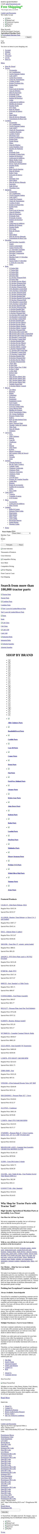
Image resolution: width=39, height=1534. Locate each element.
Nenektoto (4, 1485)
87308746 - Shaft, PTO (8, 971)
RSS (6, 1369)
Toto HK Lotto (6, 1483)
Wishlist (7, 52)
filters (32, 1261)
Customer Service (11, 1375)
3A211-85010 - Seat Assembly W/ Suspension (16, 1046)
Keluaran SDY (6, 1474)
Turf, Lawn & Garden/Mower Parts (12, 612)
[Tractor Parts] (6, 594)
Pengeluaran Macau (7, 1435)
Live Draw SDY (6, 1455)
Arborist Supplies (6, 647)
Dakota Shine (11, 1252)
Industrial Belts (6, 640)
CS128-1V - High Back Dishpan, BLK (14, 905)
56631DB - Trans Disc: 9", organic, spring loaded (17, 944)
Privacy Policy (10, 1414)
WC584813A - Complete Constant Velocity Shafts (17, 1033)
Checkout (8, 56)
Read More (5, 1398)
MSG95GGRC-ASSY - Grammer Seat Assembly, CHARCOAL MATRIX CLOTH (17, 1148)
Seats (2, 619)
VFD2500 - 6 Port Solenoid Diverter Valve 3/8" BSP (18, 1083)
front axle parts (27, 1250)
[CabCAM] (5, 630)
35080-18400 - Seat (7, 1071)
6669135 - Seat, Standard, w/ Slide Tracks (14, 983)
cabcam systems (31, 1252)
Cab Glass (4, 626)
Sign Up (8, 59)
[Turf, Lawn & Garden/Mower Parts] (13, 608)
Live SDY (4, 1441)
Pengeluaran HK (6, 1508)
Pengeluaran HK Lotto (8, 1454)
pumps (19, 1250)
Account (8, 50)
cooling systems (22, 1253)
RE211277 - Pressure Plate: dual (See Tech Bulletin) (18, 1008)
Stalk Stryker (21, 1252)
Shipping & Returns (11, 1410)
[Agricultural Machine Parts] (10, 35)
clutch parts (13, 1253)
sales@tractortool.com (13, 4)
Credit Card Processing (8, 13)
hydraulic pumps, (25, 1248)
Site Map (8, 1360)
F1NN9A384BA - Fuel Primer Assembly (14, 996)
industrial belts (25, 1261)
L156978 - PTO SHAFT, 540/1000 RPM (14, 1058)
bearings (3, 1252)
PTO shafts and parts (14, 1255)
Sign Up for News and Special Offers (13, 1426)
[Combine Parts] (6, 601)
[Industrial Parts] (6, 637)
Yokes (24, 1257)
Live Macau (5, 1452)
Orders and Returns (11, 1365)
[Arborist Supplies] (7, 644)
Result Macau (5, 1442)
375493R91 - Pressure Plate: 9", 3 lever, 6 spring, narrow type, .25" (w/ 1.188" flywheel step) (17, 1134)
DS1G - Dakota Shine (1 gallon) (11, 932)
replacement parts (10, 1250)
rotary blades (10, 1259)
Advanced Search (11, 1364)
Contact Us (8, 1367)
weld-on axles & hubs (14, 1257)
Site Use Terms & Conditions (14, 1415)
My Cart (8, 54)
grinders (18, 1259)
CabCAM (4, 633)
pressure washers (14, 1261)
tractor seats (5, 1253)
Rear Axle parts (27, 1255)
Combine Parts (6, 605)
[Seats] (3, 616)
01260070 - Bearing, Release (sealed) (13, 1021)
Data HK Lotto (6, 1444)
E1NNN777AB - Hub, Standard (11, 1188)
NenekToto (4, 1446)
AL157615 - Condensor (9, 1108)
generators (4, 1261)
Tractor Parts (5, 598)
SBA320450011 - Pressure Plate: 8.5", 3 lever (16, 1095)
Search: (3, 37)
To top (3, 1532)
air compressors (27, 1259)
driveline (4, 1255)
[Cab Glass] (5, 623)
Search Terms (9, 1362)
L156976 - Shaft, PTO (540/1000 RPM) (14, 1120)
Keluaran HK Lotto (7, 1448)
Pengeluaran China (7, 1437)
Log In (7, 57)
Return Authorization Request (15, 1412)
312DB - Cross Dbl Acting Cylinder (13, 1161)
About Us (8, 1373)
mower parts (33, 1253)
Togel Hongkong (6, 1439)
